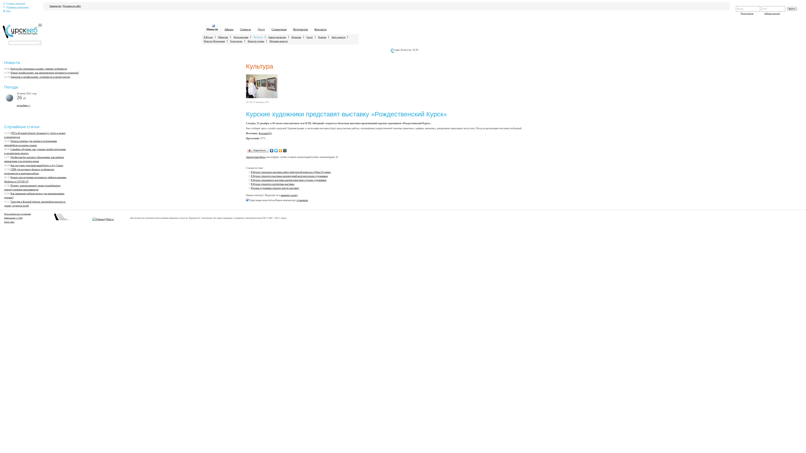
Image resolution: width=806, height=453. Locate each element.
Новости (212, 29)
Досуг (261, 29)
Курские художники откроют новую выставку (275, 188)
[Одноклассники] (280, 150)
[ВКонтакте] (272, 150)
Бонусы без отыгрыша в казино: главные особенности (38, 68)
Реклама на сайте (72, 6)
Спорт (309, 37)
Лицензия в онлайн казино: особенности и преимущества (40, 77)
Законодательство (277, 37)
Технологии (236, 41)
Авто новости (338, 37)
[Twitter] (276, 150)
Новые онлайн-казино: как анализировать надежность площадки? (44, 72)
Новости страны (256, 41)
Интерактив (300, 29)
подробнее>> (24, 105)
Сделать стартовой (15, 3)
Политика (296, 37)
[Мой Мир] (285, 150)
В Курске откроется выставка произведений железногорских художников (289, 176)
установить (302, 200)
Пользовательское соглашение (17, 214)
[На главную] (23, 37)
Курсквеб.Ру (265, 133)
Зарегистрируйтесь (256, 157)
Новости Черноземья (214, 41)
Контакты (320, 29)
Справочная (279, 29)
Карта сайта (9, 222)
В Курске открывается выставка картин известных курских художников (288, 180)
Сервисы (245, 29)
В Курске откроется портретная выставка (272, 184)
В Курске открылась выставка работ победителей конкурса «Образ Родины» (291, 172)
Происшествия (241, 37)
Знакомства (55, 6)
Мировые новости (279, 41)
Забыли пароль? (772, 13)
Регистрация (747, 13)
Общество (223, 37)
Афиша (228, 29)
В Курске (208, 37)
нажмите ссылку (289, 195)
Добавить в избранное (17, 7)
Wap (8, 11)
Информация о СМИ (13, 218)
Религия (322, 37)
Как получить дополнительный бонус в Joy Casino (36, 165)
